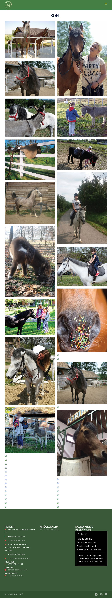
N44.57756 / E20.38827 (50, 530)
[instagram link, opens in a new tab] (101, 594)
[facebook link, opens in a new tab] (96, 594)
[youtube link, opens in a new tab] (106, 594)
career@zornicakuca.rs (17, 570)
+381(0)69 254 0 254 (93, 561)
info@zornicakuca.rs (16, 540)
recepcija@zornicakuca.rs (19, 558)
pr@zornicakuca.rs (16, 575)
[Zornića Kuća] (8, 6)
